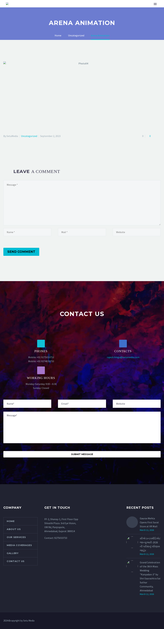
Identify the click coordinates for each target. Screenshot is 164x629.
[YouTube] (159, 621)
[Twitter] (10, 149)
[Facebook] (5, 149)
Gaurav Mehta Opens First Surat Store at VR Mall (149, 522)
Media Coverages (90, 13)
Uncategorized (29, 136)
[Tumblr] (19, 149)
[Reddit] (28, 149)
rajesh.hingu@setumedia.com (123, 357)
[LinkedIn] (24, 149)
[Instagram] (155, 621)
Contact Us (133, 13)
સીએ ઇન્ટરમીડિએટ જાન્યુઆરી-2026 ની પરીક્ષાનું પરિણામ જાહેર (150, 544)
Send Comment (21, 252)
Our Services (64, 13)
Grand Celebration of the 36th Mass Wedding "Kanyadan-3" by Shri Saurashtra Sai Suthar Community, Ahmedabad (150, 576)
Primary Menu (155, 4)
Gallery (113, 13)
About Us (42, 13)
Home (27, 13)
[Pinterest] (14, 149)
